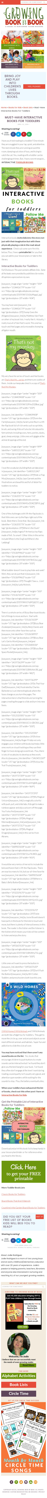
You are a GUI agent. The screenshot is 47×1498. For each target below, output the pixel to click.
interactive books (25, 1247)
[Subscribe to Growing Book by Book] (23, 1312)
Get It (39, 1216)
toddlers (36, 1247)
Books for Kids (15, 107)
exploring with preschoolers (11, 65)
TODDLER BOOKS (24, 162)
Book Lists (28, 107)
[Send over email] (29, 134)
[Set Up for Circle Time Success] (23, 1437)
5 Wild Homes (8, 1031)
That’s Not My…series (14, 379)
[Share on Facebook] (13, 134)
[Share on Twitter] (18, 134)
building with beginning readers (33, 65)
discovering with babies (12, 46)
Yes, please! (34, 86)
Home (4, 107)
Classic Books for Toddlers (13, 1194)
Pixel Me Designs (30, 1492)
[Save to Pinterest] (24, 134)
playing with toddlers (33, 45)
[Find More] (18, 1378)
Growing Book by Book (23, 17)
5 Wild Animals (21, 1031)
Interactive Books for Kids (14, 1095)
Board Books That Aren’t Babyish (16, 1201)
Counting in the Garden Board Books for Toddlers (23, 1207)
